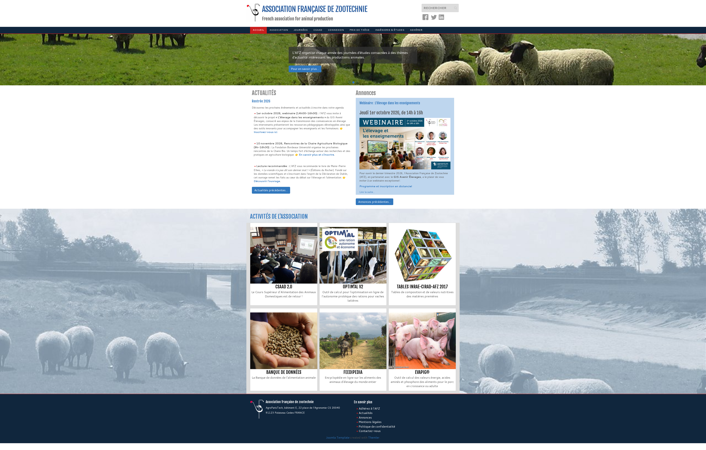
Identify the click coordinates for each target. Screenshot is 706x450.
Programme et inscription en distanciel (385, 186)
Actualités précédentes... (271, 190)
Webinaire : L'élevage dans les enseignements (389, 103)
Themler (373, 437)
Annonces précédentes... (374, 202)
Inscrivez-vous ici (265, 132)
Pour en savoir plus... (305, 69)
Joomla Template (338, 437)
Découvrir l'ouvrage (267, 181)
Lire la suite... (367, 192)
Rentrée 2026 (261, 101)
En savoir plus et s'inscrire (316, 154)
